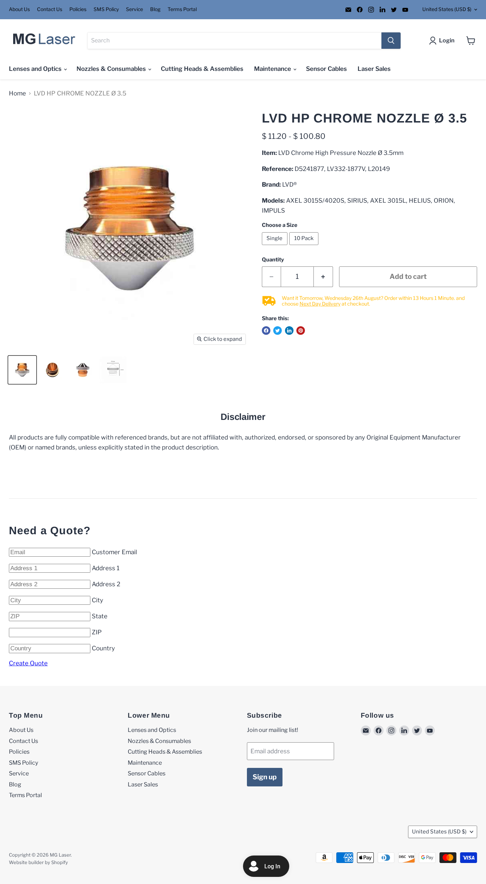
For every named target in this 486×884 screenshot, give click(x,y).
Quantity (273, 260)
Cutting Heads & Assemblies (202, 68)
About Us (19, 9)
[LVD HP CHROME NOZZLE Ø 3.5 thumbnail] (22, 370)
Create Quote (28, 663)
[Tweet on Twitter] (277, 330)
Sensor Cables (326, 68)
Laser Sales (374, 68)
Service (134, 9)
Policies (77, 9)
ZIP (97, 632)
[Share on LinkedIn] (289, 330)
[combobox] (234, 40)
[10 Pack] (304, 246)
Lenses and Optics (36, 68)
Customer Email (114, 552)
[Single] (276, 246)
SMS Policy (106, 9)
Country (103, 648)
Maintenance (273, 68)
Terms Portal (182, 9)
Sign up (265, 777)
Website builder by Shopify (38, 862)
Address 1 (106, 568)
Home (17, 93)
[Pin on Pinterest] (300, 330)
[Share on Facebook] (266, 330)
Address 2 (106, 584)
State (99, 616)
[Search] (391, 40)
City (97, 600)
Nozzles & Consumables (111, 68)
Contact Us (49, 9)
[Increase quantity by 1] (323, 276)
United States (446, 9)
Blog (155, 9)
